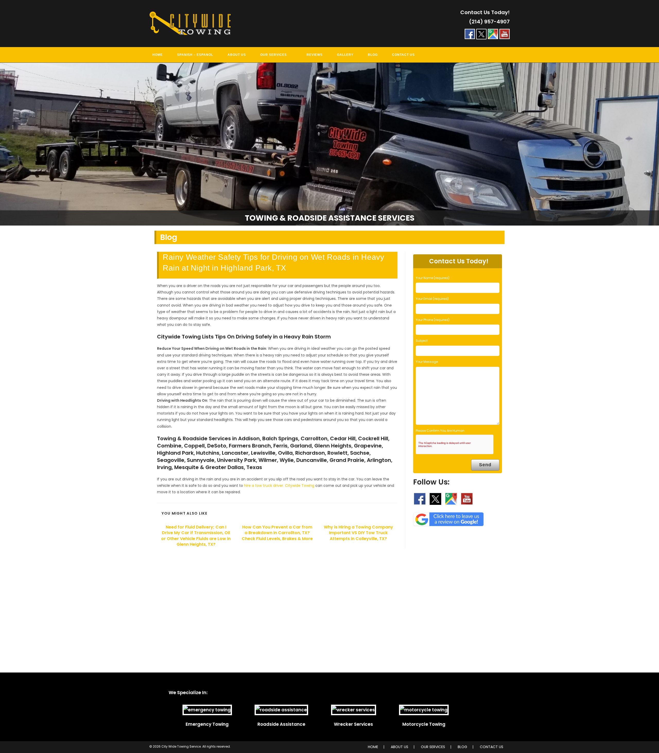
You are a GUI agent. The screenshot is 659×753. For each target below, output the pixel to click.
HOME (373, 746)
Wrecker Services (353, 724)
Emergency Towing (207, 724)
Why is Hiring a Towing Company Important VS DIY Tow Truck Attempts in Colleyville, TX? (358, 533)
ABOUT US (399, 746)
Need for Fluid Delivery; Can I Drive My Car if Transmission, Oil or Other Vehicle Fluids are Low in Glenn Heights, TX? (196, 535)
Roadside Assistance (281, 724)
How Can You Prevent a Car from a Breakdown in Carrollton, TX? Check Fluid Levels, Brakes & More (277, 533)
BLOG (462, 746)
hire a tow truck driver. (264, 485)
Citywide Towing (299, 485)
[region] (329, 144)
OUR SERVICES (433, 746)
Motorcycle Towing (423, 724)
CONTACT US (491, 746)
